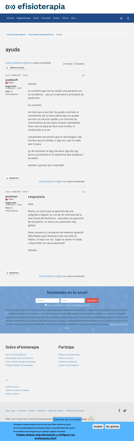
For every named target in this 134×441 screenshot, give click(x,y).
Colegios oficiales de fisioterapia (19, 365)
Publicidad (41, 410)
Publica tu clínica (12, 394)
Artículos (10, 18)
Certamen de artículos (67, 361)
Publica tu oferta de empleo (17, 390)
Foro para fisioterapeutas (41, 35)
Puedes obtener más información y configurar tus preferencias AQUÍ (45, 436)
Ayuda (31, 410)
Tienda (36, 18)
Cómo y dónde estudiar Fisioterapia (20, 361)
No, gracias (112, 426)
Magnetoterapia (23, 18)
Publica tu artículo (65, 358)
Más (73, 18)
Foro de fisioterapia (16, 35)
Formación (46, 18)
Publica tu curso (12, 386)
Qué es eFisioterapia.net (15, 354)
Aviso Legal (10, 410)
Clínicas (65, 18)
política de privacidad (81, 305)
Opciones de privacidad (67, 419)
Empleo (56, 18)
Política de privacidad (75, 410)
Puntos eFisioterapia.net (68, 365)
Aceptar (98, 426)
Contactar (22, 410)
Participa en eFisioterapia (69, 354)
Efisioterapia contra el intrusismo (19, 358)
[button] (128, 18)
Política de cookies (56, 410)
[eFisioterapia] (35, 6)
